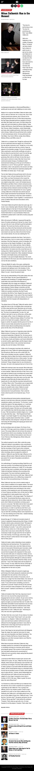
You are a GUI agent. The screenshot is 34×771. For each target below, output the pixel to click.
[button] (2, 2)
